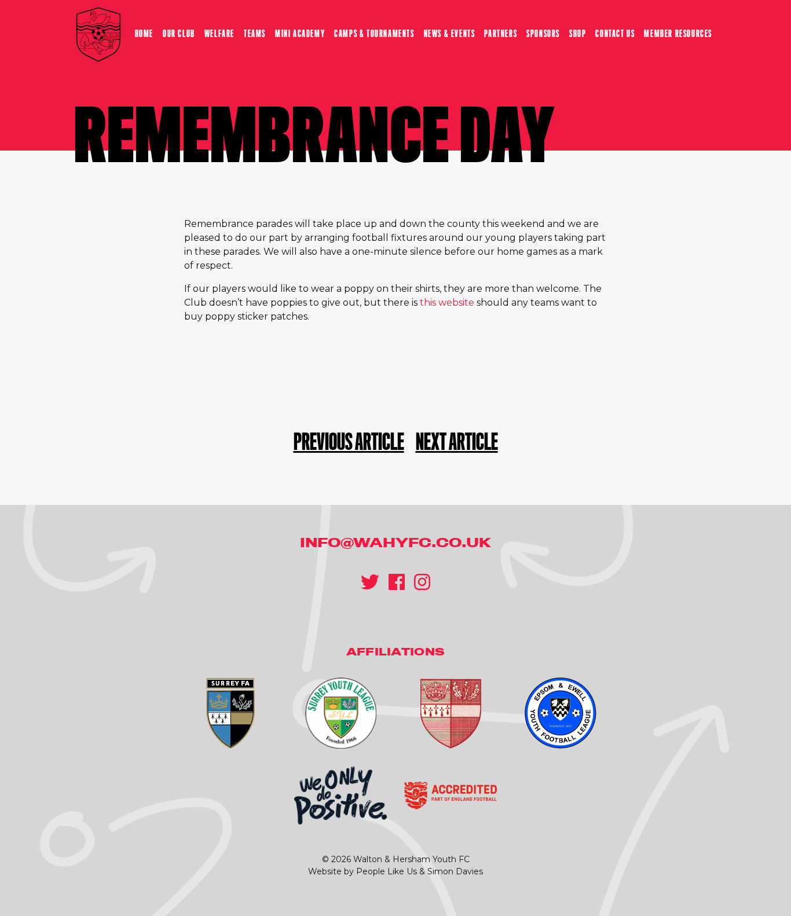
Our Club (179, 33)
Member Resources (678, 33)
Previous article (349, 442)
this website (447, 302)
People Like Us (386, 871)
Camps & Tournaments (374, 33)
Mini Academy (300, 33)
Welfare (219, 33)
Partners (500, 33)
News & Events (449, 33)
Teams (255, 33)
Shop (577, 33)
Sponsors (543, 33)
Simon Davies (455, 871)
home (144, 33)
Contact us (615, 33)
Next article (457, 442)
